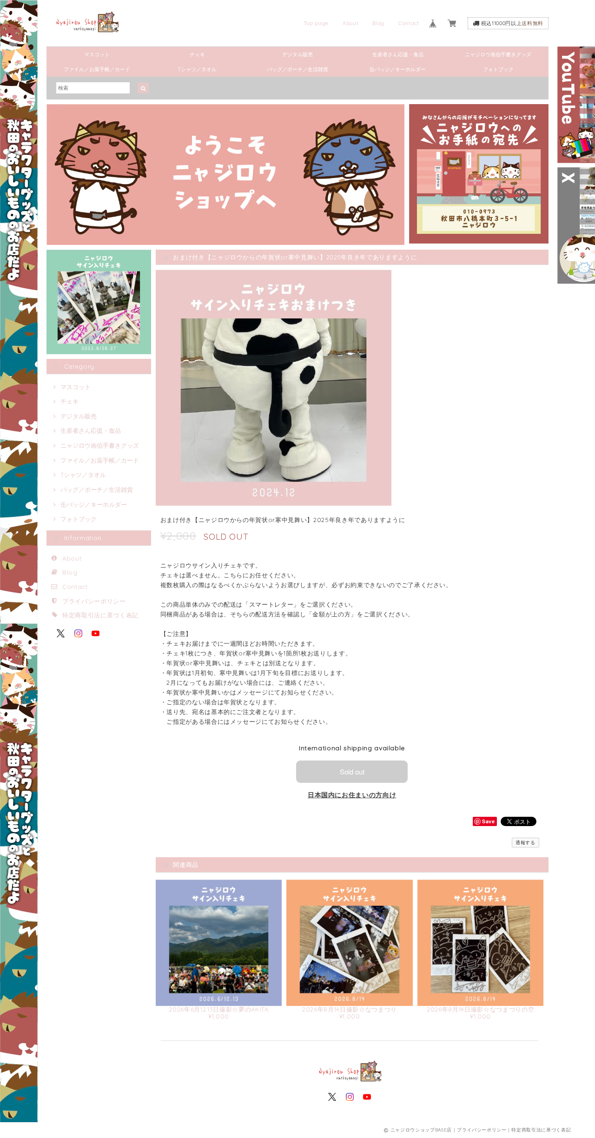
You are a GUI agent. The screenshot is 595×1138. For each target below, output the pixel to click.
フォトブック (498, 69)
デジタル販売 (297, 54)
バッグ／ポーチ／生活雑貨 (297, 69)
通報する (526, 843)
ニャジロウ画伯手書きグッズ (498, 54)
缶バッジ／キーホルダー (398, 69)
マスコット (97, 54)
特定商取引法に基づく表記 (100, 615)
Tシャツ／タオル (197, 69)
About (350, 23)
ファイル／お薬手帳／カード (97, 69)
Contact (408, 23)
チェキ (197, 54)
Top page (316, 23)
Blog (378, 23)
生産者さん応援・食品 (397, 54)
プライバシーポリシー (94, 601)
